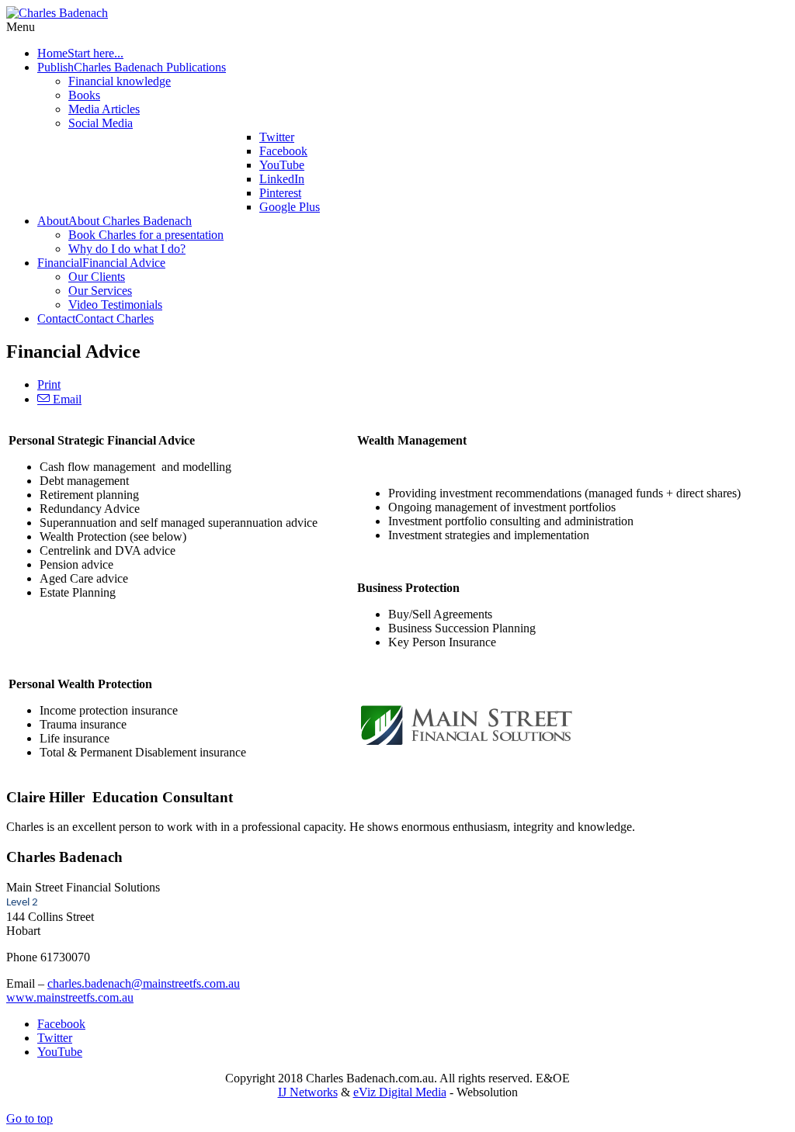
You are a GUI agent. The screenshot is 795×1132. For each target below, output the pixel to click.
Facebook (61, 1023)
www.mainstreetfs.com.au (70, 997)
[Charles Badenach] (57, 12)
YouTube (59, 1051)
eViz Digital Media (399, 1092)
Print (49, 384)
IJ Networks (308, 1092)
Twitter (54, 1037)
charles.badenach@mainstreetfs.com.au (143, 983)
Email (66, 399)
